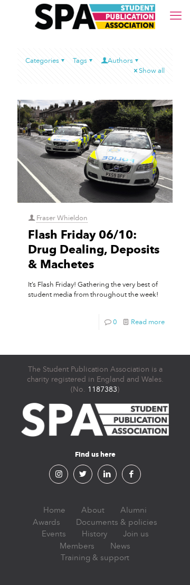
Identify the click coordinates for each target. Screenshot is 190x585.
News (120, 546)
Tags (80, 60)
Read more (148, 322)
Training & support (95, 557)
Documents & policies (116, 522)
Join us (136, 534)
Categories (42, 60)
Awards (46, 522)
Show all (152, 71)
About (92, 510)
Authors (120, 60)
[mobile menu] (176, 16)
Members (77, 546)
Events (54, 534)
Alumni (133, 510)
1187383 (102, 389)
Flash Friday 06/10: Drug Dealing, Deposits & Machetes (93, 249)
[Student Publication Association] (95, 16)
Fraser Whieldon (62, 218)
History (94, 534)
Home (54, 510)
